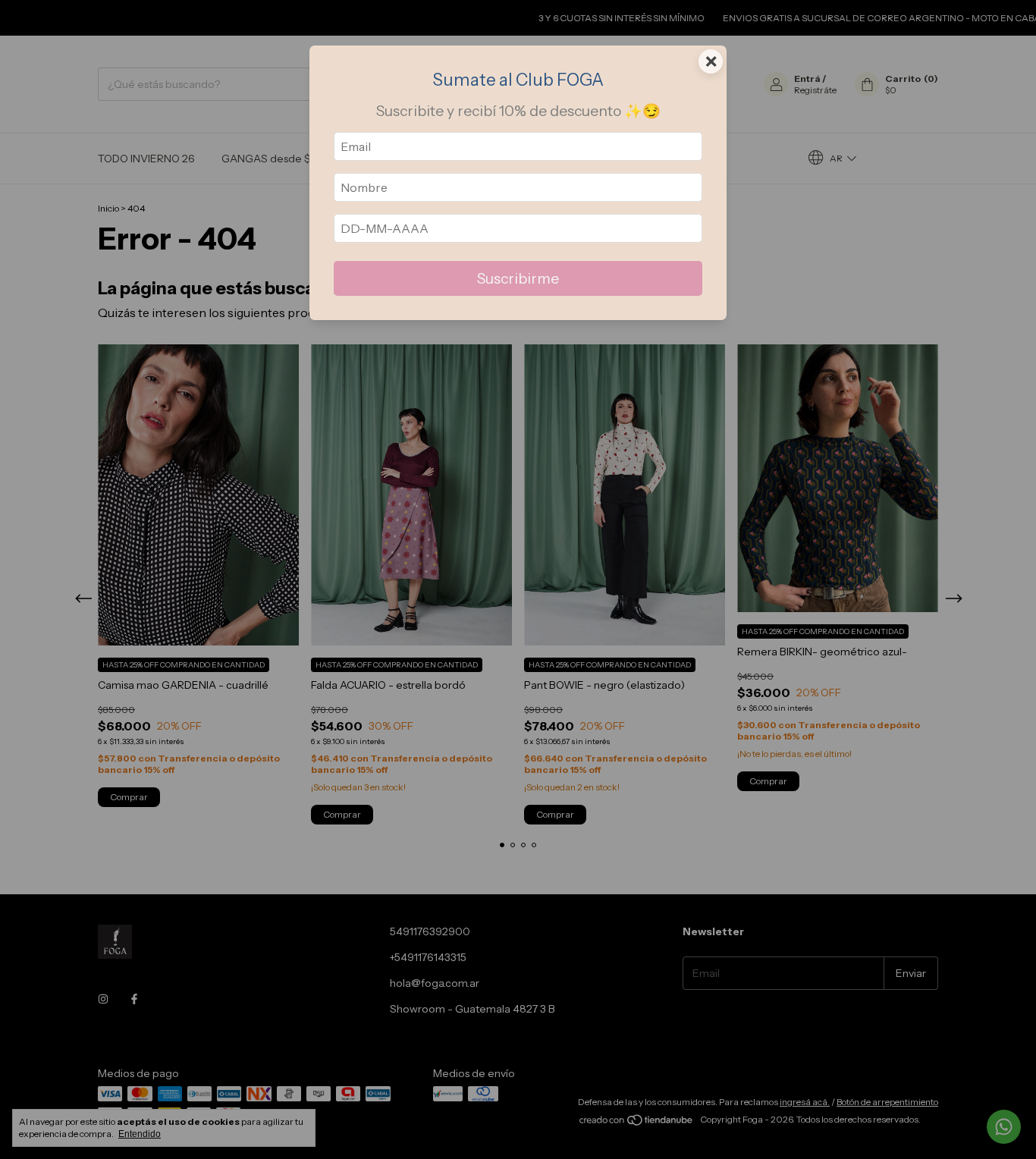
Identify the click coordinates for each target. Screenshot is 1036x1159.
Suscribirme (518, 278)
